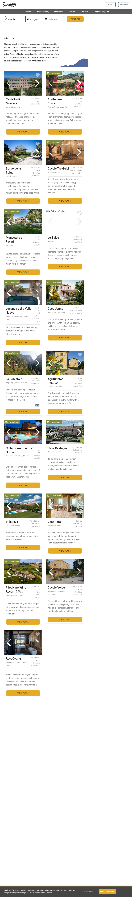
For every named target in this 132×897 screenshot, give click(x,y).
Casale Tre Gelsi (58, 168)
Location (27, 11)
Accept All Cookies (107, 891)
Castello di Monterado (13, 101)
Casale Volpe (56, 587)
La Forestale (14, 379)
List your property (101, 11)
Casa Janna (55, 308)
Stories (72, 11)
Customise (88, 891)
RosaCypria (13, 658)
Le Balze (53, 237)
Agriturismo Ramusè (55, 381)
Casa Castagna (58, 448)
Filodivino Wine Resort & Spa (16, 589)
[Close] (128, 891)
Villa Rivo (12, 522)
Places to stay (42, 11)
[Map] (110, 455)
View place (23, 132)
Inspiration (58, 11)
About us (84, 11)
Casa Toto (54, 522)
